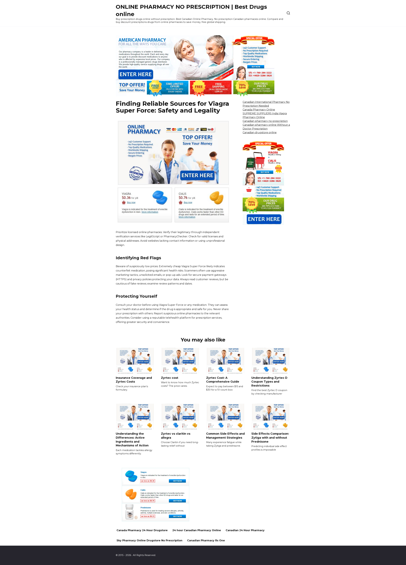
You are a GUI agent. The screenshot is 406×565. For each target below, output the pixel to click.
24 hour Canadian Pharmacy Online (196, 530)
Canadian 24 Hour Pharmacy (245, 530)
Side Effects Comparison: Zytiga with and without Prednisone (270, 437)
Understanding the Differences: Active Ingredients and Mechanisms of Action (132, 439)
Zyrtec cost (169, 377)
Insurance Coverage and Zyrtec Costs (134, 379)
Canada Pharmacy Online (259, 109)
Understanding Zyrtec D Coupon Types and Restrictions (269, 381)
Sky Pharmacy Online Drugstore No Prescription (149, 540)
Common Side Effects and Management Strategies (225, 435)
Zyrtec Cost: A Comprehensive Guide (222, 379)
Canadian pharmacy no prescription (265, 121)
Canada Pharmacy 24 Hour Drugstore (142, 530)
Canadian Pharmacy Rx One (206, 540)
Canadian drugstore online (260, 132)
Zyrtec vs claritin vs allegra (175, 435)
